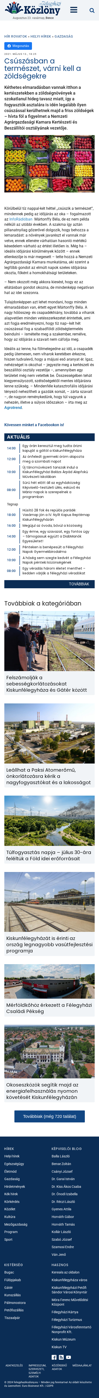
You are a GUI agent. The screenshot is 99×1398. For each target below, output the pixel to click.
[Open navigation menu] (73, 10)
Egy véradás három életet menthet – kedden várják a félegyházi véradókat (54, 571)
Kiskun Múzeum (63, 1339)
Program (11, 1232)
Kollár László (61, 1232)
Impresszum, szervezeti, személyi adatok (37, 1371)
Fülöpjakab (12, 1280)
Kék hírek (11, 1194)
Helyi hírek (41, 36)
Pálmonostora (15, 1303)
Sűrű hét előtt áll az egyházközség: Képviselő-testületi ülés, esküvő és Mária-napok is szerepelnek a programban (51, 489)
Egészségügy (14, 1164)
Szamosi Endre (63, 1247)
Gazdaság (64, 36)
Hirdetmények (14, 1187)
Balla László (61, 1156)
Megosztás (20, 46)
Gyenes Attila (61, 1209)
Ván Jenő (59, 1255)
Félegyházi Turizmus (67, 1320)
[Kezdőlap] (33, 8)
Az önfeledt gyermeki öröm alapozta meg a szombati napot (53, 459)
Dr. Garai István (63, 1179)
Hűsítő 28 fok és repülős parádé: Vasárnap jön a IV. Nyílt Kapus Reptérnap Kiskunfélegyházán (56, 515)
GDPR (49, 1385)
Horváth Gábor (63, 1217)
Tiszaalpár (12, 1318)
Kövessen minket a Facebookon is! (34, 425)
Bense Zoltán (61, 1164)
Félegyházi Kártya (65, 1312)
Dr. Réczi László (63, 1202)
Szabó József (62, 1239)
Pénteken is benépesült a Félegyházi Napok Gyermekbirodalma (53, 549)
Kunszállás (12, 1295)
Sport (8, 1239)
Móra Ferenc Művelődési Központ (70, 1302)
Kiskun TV (59, 1347)
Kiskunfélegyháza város (69, 1280)
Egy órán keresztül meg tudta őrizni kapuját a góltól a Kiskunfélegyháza (52, 448)
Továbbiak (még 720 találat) (49, 1116)
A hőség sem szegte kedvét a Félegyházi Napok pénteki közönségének (57, 560)
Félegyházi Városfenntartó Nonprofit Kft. (71, 1329)
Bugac (9, 1272)
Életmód (10, 1171)
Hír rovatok (15, 36)
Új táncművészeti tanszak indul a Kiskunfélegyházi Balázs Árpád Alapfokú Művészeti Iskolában (55, 472)
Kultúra (9, 1217)
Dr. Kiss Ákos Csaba (66, 1187)
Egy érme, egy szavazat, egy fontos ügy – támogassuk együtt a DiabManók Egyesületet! (56, 536)
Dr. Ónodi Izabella (65, 1194)
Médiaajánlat (82, 1365)
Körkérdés (11, 1202)
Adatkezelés (14, 1365)
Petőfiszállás (14, 1310)
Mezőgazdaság (15, 1224)
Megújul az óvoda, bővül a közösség (52, 525)
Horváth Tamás (63, 1224)
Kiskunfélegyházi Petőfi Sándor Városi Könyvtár (69, 1290)
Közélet (9, 1209)
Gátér (8, 1288)
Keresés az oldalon (66, 1272)
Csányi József (62, 1171)
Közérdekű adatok (59, 1367)
